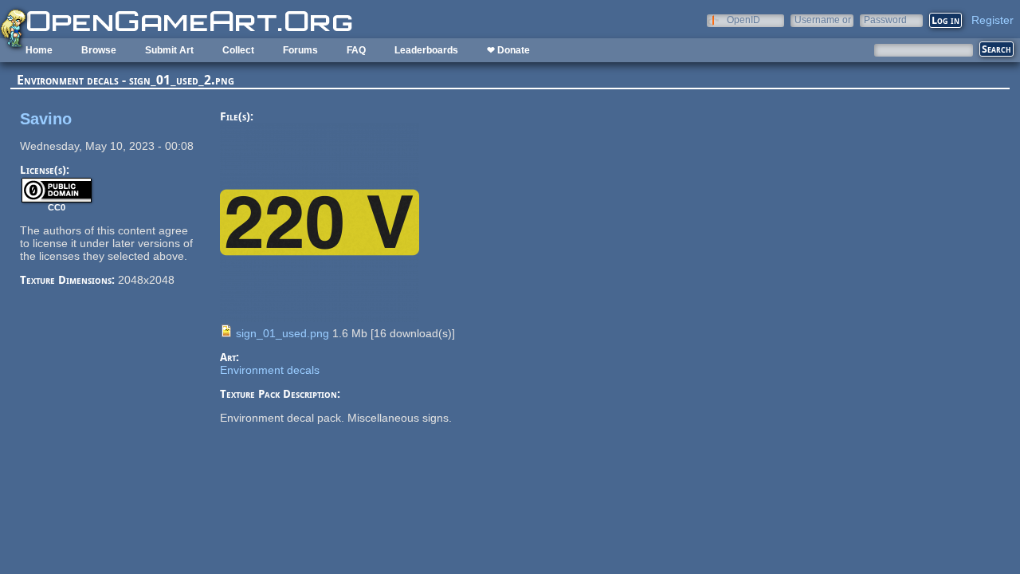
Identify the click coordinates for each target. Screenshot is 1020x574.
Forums (300, 50)
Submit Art (169, 50)
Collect (238, 50)
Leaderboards (426, 50)
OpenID (743, 19)
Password (885, 19)
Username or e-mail (822, 19)
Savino (46, 119)
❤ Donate (508, 50)
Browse (98, 50)
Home (39, 50)
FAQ (356, 50)
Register (992, 20)
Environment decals (270, 370)
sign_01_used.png (282, 333)
